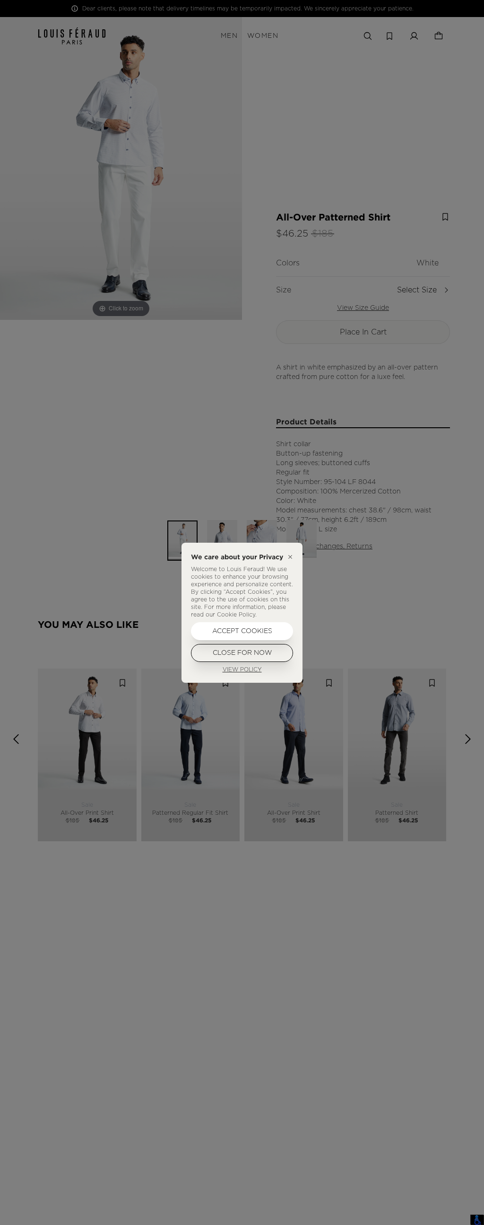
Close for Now (242, 653)
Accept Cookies (242, 631)
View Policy (242, 669)
